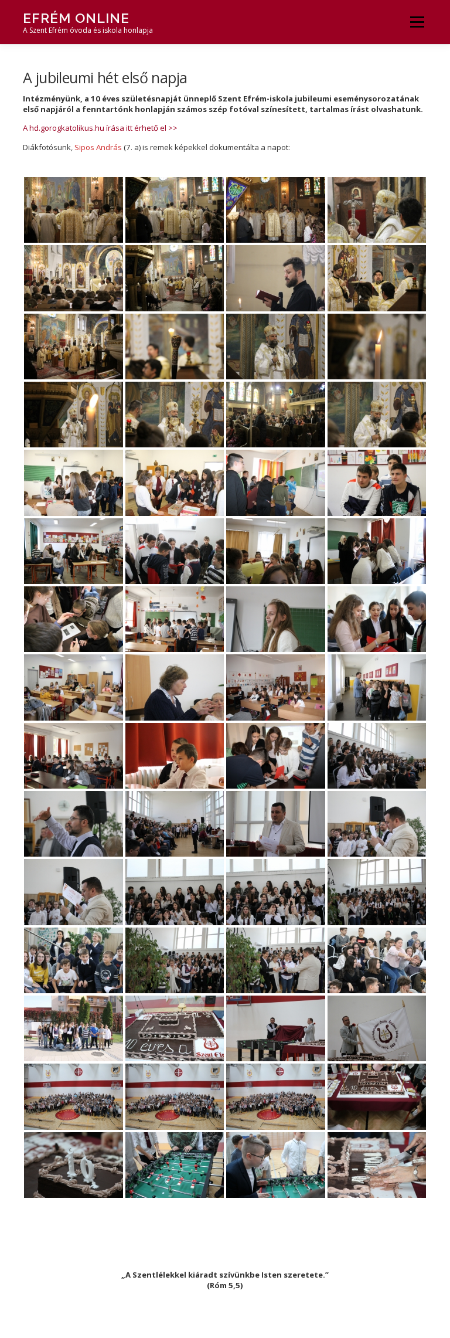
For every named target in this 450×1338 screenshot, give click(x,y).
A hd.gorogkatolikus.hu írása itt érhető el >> (100, 128)
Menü (417, 21)
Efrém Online (76, 18)
